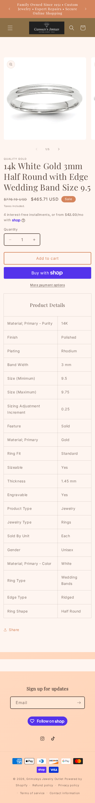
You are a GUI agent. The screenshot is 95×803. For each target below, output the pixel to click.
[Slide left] (36, 149)
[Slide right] (58, 149)
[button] (10, 27)
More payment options (47, 285)
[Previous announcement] (9, 8)
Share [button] (14, 629)
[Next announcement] (85, 8)
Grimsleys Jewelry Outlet (45, 779)
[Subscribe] (78, 702)
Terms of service (32, 793)
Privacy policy (68, 785)
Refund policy (42, 785)
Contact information (65, 793)
